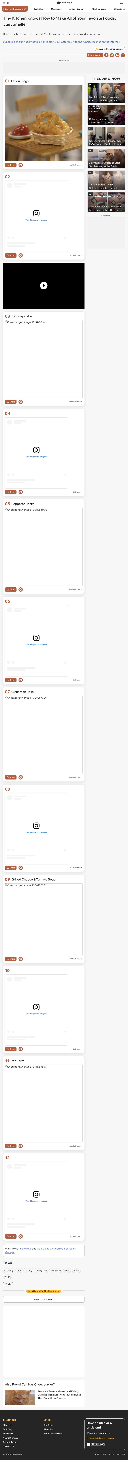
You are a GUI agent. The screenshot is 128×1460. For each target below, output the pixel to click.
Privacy (103, 1454)
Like (9, 1284)
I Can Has (7, 1425)
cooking (8, 1270)
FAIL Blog (7, 1429)
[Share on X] (112, 55)
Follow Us (25, 1248)
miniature (56, 1270)
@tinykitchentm (76, 165)
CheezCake (8, 1446)
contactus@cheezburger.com (100, 1438)
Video (77, 1270)
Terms (96, 1454)
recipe (7, 1276)
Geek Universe (10, 1442)
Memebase (8, 1433)
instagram (41, 1270)
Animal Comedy (10, 1438)
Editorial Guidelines (53, 1433)
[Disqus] (43, 1342)
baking (28, 1270)
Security (111, 1454)
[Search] (8, 3)
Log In (122, 3)
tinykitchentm (77, 255)
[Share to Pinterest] (117, 55)
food (67, 1270)
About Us (48, 1429)
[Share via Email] (123, 55)
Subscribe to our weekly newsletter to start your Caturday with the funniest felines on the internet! (61, 41)
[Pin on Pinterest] (20, 165)
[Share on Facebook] (106, 55)
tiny (19, 1270)
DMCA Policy (120, 1454)
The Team (48, 1425)
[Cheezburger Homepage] (65, 3)
